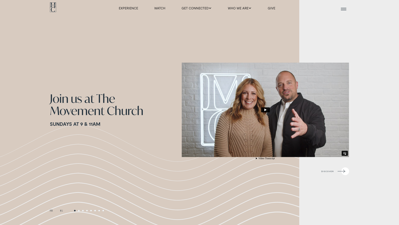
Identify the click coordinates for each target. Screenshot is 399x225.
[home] (53, 8)
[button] (196, 8)
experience (128, 8)
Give (271, 8)
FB (51, 210)
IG (61, 210)
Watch (159, 8)
